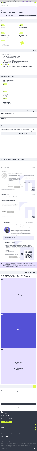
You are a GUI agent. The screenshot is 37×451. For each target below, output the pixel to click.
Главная (2, 5)
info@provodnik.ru (12, 418)
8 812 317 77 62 (3, 418)
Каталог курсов (6, 5)
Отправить (18, 404)
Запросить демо (10, 15)
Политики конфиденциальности (6, 407)
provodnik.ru (3, 448)
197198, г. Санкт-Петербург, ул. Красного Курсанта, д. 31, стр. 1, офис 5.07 (10, 433)
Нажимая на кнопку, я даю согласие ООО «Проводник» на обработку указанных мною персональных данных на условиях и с (18, 407)
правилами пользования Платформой (17, 407)
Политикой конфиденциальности (25, 1)
